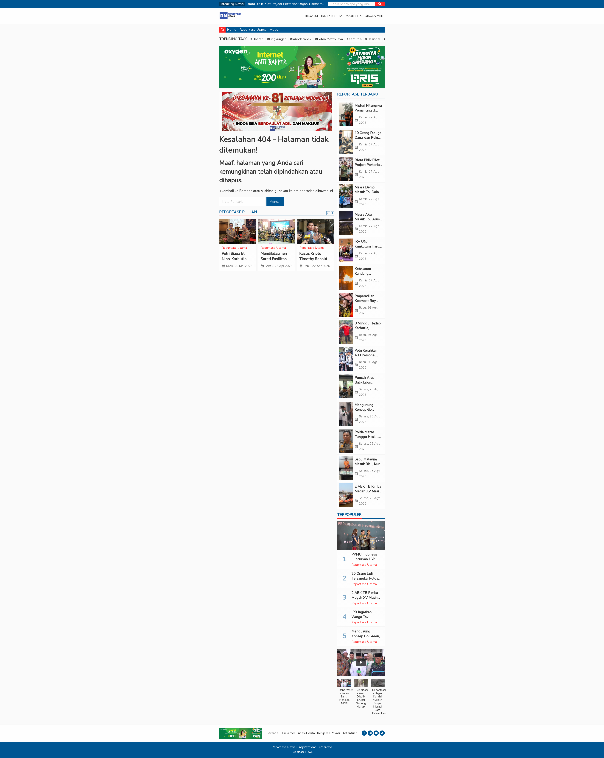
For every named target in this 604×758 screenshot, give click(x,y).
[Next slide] (332, 213)
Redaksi (311, 16)
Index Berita (331, 16)
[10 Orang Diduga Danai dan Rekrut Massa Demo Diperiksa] (346, 142)
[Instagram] (370, 733)
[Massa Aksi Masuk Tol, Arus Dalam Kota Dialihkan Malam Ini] (346, 223)
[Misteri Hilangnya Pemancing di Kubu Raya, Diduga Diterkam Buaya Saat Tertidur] (346, 114)
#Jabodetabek (300, 39)
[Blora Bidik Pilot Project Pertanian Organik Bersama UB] (346, 169)
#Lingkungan (276, 39)
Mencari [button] (275, 201)
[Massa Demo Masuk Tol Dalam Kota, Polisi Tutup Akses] (346, 196)
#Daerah (256, 39)
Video (274, 29)
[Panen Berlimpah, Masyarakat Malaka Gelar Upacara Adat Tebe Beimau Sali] (237, 231)
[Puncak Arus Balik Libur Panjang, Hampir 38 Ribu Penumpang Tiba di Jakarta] (346, 386)
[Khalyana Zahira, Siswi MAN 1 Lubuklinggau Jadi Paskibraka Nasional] (315, 231)
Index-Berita (306, 733)
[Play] (361, 662)
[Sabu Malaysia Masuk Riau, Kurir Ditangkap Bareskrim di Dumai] (346, 468)
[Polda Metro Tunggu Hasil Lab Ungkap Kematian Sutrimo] (346, 441)
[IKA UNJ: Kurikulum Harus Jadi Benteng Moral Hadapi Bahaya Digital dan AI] (346, 250)
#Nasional (372, 39)
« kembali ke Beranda (235, 191)
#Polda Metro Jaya (329, 39)
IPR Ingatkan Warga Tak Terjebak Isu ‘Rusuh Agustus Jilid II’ (367, 619)
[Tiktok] (382, 733)
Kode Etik (353, 16)
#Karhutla (354, 39)
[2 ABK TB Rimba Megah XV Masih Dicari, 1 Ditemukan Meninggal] (346, 495)
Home (231, 29)
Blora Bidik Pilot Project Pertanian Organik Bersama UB (368, 167)
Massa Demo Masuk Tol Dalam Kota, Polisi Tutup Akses (368, 194)
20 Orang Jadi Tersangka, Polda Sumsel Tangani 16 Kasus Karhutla (366, 580)
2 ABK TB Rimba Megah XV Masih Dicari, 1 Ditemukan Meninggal (366, 600)
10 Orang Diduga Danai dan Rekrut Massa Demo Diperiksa (368, 140)
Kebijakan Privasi (328, 733)
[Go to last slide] (328, 213)
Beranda (272, 733)
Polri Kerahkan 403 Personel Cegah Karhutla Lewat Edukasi (367, 357)
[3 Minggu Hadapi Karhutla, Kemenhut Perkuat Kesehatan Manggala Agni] (346, 332)
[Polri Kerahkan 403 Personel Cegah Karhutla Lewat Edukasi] (346, 359)
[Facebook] (364, 733)
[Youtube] (376, 733)
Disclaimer (374, 16)
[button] (380, 4)
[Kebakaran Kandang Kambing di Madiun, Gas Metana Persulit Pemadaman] (346, 278)
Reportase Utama (253, 29)
